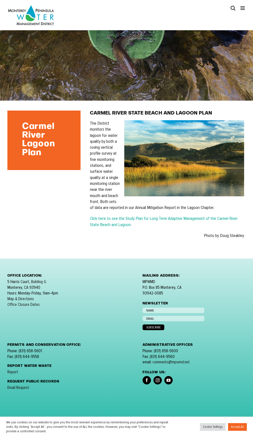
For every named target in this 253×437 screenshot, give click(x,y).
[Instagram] (157, 380)
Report (12, 372)
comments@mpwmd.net (171, 362)
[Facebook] (147, 380)
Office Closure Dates (23, 304)
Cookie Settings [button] (213, 427)
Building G (38, 281)
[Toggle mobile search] (233, 8)
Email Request (18, 387)
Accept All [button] (237, 427)
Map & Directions (20, 298)
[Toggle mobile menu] (243, 8)
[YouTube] (168, 380)
